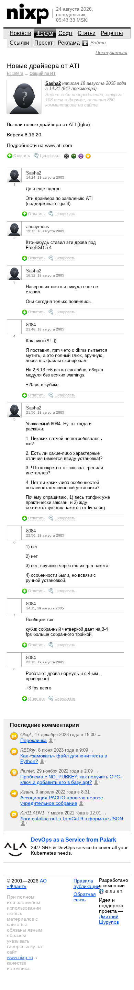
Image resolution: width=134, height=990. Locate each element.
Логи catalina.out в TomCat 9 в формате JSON (71, 818)
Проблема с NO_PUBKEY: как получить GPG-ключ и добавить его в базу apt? (71, 779)
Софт (65, 33)
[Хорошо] (80, 156)
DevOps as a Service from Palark (73, 840)
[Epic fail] (66, 156)
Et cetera (15, 73)
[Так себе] (73, 156)
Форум (44, 33)
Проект (43, 43)
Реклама (69, 43)
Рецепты (112, 33)
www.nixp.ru (20, 957)
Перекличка (33, 740)
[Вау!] (88, 156)
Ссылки (19, 43)
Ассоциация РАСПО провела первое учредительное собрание (61, 800)
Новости (20, 33)
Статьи (87, 33)
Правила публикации (87, 883)
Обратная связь (85, 896)
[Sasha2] (24, 112)
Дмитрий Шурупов (109, 919)
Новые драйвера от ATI (43, 65)
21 (55, 740)
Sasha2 (53, 83)
